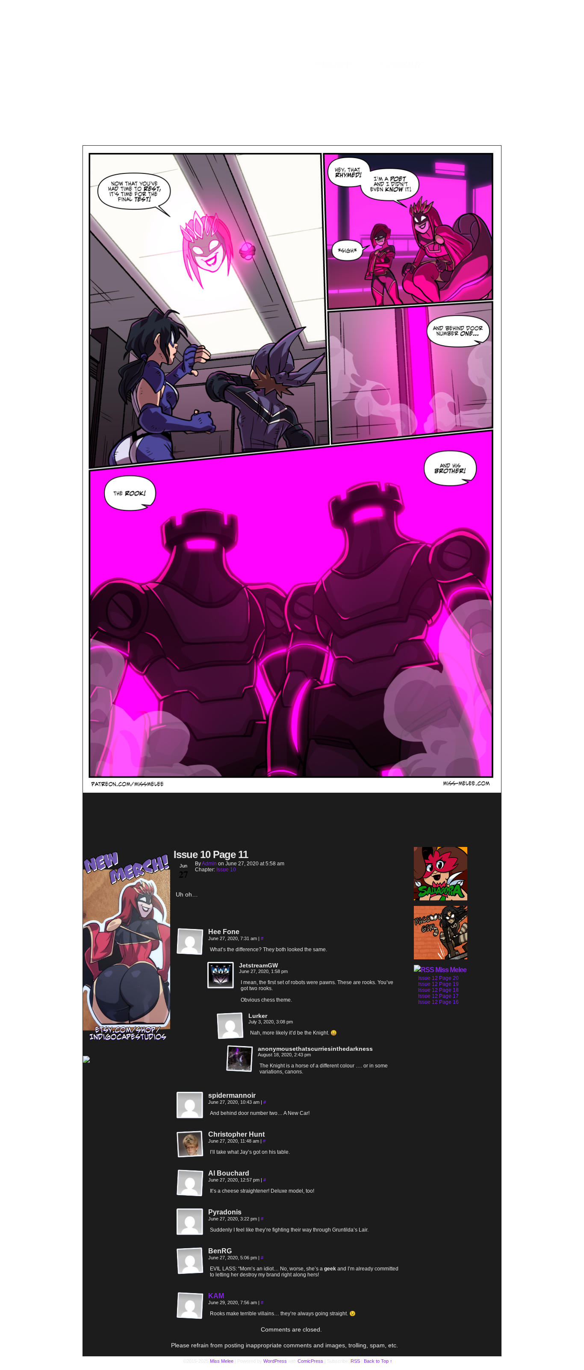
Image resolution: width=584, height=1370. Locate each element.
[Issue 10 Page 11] (292, 790)
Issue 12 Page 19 (438, 984)
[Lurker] (230, 1026)
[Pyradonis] (190, 1222)
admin (209, 864)
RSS (355, 1361)
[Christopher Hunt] (190, 1144)
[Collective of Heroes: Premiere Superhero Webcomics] (126, 1060)
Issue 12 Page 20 (438, 978)
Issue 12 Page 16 (438, 1002)
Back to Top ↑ (378, 1361)
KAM (216, 1295)
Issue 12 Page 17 (438, 996)
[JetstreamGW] (221, 975)
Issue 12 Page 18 (438, 990)
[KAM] (190, 1317)
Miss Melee (450, 969)
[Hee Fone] (190, 941)
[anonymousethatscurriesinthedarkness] (240, 1059)
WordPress (275, 1361)
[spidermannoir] (190, 1105)
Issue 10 (226, 870)
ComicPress (310, 1361)
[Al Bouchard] (190, 1183)
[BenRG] (190, 1261)
